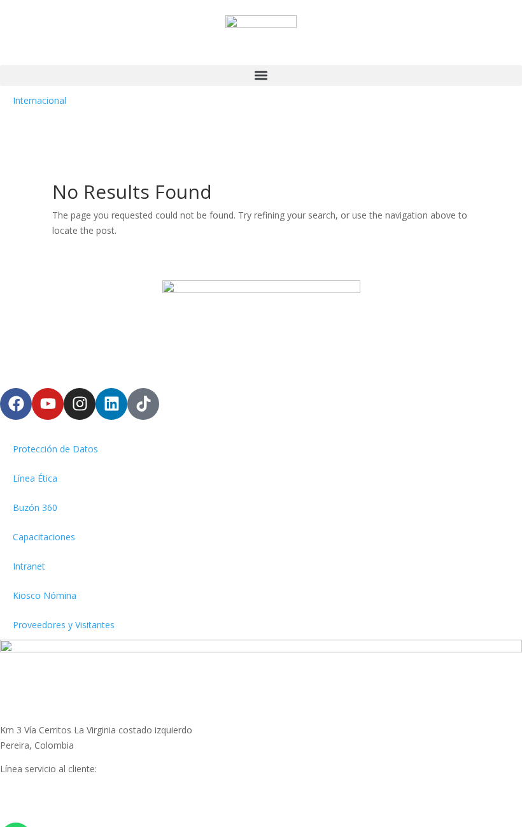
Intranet (29, 566)
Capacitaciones (44, 537)
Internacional (39, 100)
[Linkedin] (111, 404)
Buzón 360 (35, 507)
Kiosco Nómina (44, 595)
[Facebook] (16, 404)
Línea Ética (35, 478)
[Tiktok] (143, 404)
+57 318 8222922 (36, 784)
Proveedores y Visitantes (64, 625)
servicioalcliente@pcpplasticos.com (72, 799)
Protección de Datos (55, 449)
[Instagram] (79, 404)
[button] (261, 75)
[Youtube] (48, 404)
